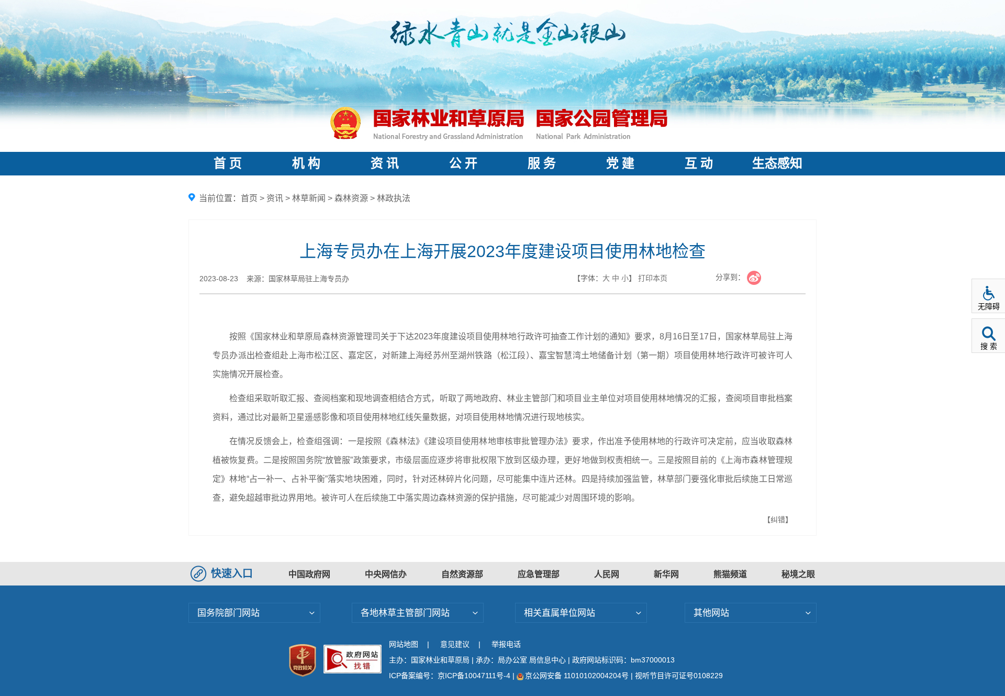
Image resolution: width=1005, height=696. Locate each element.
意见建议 (455, 644)
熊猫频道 (730, 574)
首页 (249, 198)
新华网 (666, 574)
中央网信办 (386, 574)
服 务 (542, 163)
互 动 (699, 163)
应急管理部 (539, 574)
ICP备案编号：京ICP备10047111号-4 (450, 675)
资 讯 (385, 163)
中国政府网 (309, 574)
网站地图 (403, 644)
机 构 (306, 163)
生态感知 (777, 163)
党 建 (620, 163)
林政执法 (393, 198)
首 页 (228, 163)
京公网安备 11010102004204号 (577, 675)
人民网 (606, 574)
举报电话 (506, 644)
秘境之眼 (798, 574)
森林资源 (351, 198)
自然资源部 (462, 574)
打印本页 (652, 278)
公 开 (463, 163)
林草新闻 (309, 198)
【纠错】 (777, 519)
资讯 (274, 198)
